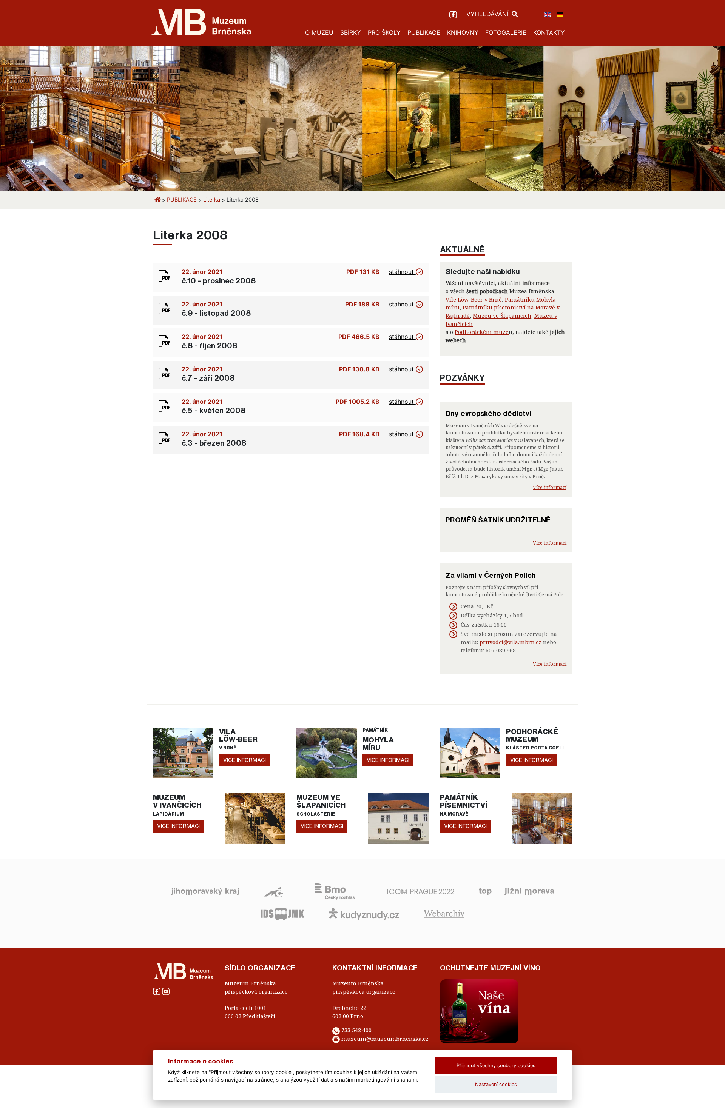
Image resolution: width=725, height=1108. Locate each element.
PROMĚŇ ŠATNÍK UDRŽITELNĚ (498, 519)
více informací (244, 760)
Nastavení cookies (496, 1084)
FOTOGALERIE (505, 32)
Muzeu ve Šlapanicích (502, 315)
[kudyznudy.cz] (363, 913)
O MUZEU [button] (319, 32)
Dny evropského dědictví (488, 413)
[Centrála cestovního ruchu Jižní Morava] (516, 890)
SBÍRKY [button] (350, 32)
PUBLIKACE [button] (423, 32)
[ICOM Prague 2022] (420, 890)
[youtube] (166, 990)
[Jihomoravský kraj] (205, 890)
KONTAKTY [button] (549, 32)
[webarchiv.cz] (444, 913)
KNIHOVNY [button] (462, 32)
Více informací (549, 487)
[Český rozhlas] (334, 890)
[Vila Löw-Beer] (183, 752)
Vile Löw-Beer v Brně (474, 299)
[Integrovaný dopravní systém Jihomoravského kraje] (282, 913)
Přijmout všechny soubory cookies (496, 1065)
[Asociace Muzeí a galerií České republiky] (273, 890)
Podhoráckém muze (482, 331)
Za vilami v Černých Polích (491, 575)
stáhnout (402, 271)
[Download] (164, 275)
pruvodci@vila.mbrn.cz (510, 642)
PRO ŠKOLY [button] (384, 32)
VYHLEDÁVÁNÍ (488, 14)
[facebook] (454, 14)
